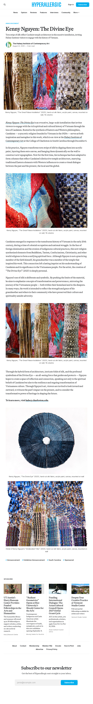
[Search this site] (5, 4)
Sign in (71, 4)
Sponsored (69, 560)
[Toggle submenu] (79, 12)
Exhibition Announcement (34, 560)
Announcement (12, 23)
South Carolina (55, 560)
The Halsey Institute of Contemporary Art (31, 43)
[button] (75, 12)
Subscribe (82, 5)
